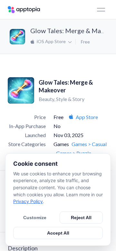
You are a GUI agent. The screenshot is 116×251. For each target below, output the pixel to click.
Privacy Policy (28, 201)
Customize (34, 217)
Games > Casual (89, 144)
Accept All (58, 233)
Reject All (81, 217)
